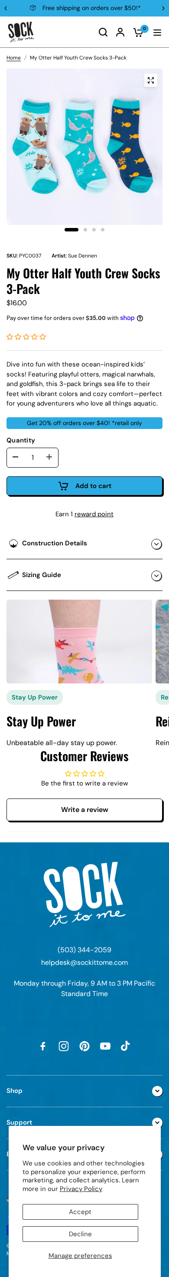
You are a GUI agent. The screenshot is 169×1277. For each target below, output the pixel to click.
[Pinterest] (84, 1046)
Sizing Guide (41, 575)
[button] (26, 337)
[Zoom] (150, 80)
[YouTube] (105, 1046)
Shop (14, 1090)
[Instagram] (63, 1046)
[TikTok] (126, 1046)
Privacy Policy (81, 1189)
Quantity (20, 440)
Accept (80, 1212)
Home (13, 57)
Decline (80, 1234)
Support (19, 1122)
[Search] (103, 32)
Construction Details (54, 543)
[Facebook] (42, 1046)
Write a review (84, 809)
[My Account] (120, 32)
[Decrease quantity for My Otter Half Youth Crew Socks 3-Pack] (15, 457)
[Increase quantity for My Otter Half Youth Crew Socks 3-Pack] (49, 457)
